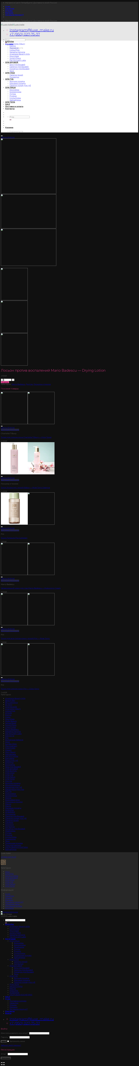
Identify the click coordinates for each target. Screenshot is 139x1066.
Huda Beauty (11, 721)
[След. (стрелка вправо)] (4, 1064)
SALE (7, 104)
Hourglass (14, 56)
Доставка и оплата (14, 106)
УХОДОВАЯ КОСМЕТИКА (16, 847)
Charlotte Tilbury (17, 44)
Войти (4, 1041)
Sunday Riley (11, 744)
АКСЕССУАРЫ (11, 756)
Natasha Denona (17, 52)
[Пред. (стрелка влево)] (2, 1064)
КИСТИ (8, 791)
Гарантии (9, 9)
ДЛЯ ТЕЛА (10, 102)
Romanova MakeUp (14, 740)
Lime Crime (10, 727)
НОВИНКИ (10, 812)
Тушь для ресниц (13, 845)
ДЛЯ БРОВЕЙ (11, 62)
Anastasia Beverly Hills (20, 54)
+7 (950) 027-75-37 (25, 34)
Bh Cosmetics (11, 703)
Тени (12, 71)
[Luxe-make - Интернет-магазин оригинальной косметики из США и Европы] (12, 25)
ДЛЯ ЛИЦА (10, 88)
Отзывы (9, 11)
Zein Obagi (10, 752)
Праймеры (10, 831)
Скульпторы (15, 98)
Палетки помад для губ (20, 85)
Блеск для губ (11, 760)
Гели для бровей (17, 65)
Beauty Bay (10, 700)
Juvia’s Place (15, 58)
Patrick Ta (14, 48)
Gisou (7, 717)
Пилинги (9, 825)
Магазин (9, 13)
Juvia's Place (10, 725)
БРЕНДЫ (9, 42)
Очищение (10, 814)
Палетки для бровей (19, 67)
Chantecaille (11, 707)
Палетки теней (16, 75)
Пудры (13, 94)
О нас (7, 7)
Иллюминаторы (12, 785)
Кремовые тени (12, 800)
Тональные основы (14, 843)
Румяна (13, 96)
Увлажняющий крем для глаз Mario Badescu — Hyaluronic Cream (31, 588)
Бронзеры (14, 90)
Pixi (6, 738)
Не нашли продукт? (14, 15)
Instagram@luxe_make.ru (32, 30)
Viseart (8, 750)
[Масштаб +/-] (4, 1062)
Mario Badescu (18, 384)
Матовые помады (18, 83)
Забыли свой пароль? (11, 1045)
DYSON (8, 713)
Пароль (5, 1037)
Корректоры (15, 92)
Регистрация (6, 1058)
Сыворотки (10, 839)
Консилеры (10, 794)
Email (4, 1054)
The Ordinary (11, 746)
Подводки (14, 77)
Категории (10, 939)
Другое (29, 384)
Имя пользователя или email (15, 1033)
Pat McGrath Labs (18, 60)
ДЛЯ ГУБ (9, 79)
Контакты (10, 109)
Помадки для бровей (19, 69)
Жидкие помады (17, 81)
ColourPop (15, 50)
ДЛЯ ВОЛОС (11, 771)
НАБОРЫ (9, 810)
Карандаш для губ (13, 787)
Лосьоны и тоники (42, 384)
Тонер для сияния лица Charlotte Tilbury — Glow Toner (26, 437)
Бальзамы (9, 758)
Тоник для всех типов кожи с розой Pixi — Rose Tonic (25, 638)
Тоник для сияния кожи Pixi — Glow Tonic (20, 689)
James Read (10, 723)
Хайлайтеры (15, 100)
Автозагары (10, 754)
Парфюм (9, 823)
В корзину (5, 382)
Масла (8, 806)
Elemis (13, 46)
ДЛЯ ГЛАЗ (10, 73)
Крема (8, 798)
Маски (8, 804)
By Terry (8, 705)
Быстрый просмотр (10, 430)
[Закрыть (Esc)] (2, 1062)
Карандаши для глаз (14, 789)
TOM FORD (10, 748)
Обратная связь (12, 904)
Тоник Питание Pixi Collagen (14, 538)
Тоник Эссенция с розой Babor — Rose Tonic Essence (25, 488)
